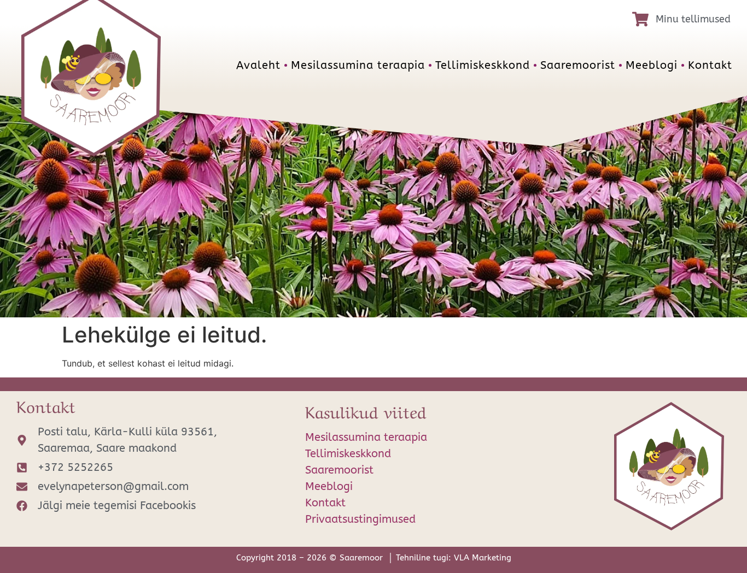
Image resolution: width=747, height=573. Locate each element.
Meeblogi (652, 65)
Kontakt (710, 65)
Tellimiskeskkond (482, 65)
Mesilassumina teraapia (358, 65)
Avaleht (258, 65)
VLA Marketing (482, 558)
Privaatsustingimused (360, 519)
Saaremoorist (577, 65)
